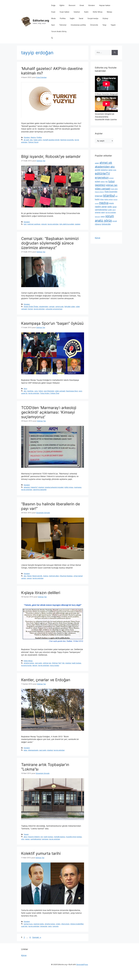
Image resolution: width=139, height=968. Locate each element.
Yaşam (113, 25)
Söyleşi (105, 18)
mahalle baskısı (59, 837)
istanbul (41, 487)
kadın (97, 199)
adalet (97, 163)
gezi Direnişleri (49, 391)
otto (22, 839)
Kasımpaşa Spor (72, 391)
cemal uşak (59, 306)
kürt (25, 224)
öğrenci (98, 224)
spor (80, 391)
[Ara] (115, 52)
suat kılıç (24, 926)
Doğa (53, 5)
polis (110, 206)
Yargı (104, 25)
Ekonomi (72, 5)
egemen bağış (39, 924)
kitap (102, 199)
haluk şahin (38, 140)
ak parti (26, 140)
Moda (53, 18)
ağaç (25, 750)
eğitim (103, 181)
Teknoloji (62, 25)
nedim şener (101, 206)
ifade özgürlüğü (111, 192)
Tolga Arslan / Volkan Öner (49, 393)
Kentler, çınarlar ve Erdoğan (45, 680)
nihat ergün (65, 924)
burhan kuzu (28, 924)
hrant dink (114, 189)
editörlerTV (102, 173)
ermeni (111, 178)
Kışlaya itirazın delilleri (40, 592)
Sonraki (36, 937)
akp (31, 140)
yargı (50, 926)
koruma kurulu (26, 665)
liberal (29, 576)
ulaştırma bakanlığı (39, 489)
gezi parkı (38, 663)
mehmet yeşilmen (33, 224)
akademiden (43, 306)
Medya (109, 12)
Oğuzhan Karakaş (66, 576)
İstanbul (77, 12)
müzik (111, 203)
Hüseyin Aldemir (34, 837)
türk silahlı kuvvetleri (66, 224)
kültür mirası (68, 487)
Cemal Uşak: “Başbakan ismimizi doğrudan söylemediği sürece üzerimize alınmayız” (50, 243)
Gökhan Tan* (56, 663)
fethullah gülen (69, 306)
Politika (62, 18)
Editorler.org (41, 20)
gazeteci (100, 185)
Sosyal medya (93, 18)
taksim (34, 665)
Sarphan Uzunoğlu (67, 140)
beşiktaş (30, 391)
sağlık (110, 210)
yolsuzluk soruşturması (54, 309)
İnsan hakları (64, 12)
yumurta (55, 926)
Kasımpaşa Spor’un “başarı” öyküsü (52, 323)
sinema (98, 212)
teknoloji (97, 216)
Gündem (91, 5)
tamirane (45, 839)
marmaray (77, 487)
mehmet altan (54, 576)
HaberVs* (34, 487)
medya (45, 576)
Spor (53, 25)
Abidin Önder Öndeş (31, 306)
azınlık (97, 170)
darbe (110, 170)
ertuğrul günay (29, 663)
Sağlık (72, 18)
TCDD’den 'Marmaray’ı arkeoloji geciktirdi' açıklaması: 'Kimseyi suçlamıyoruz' (48, 412)
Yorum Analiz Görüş (58, 31)
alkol (25, 837)
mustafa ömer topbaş (74, 837)
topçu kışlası (54, 665)
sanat (114, 207)
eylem (58, 924)
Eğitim (62, 5)
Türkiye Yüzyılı (33, 142)
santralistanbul (36, 839)
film (106, 181)
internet (98, 196)
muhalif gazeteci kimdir (51, 140)
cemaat (51, 306)
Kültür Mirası (98, 12)
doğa (114, 170)
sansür (29, 578)
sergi (114, 210)
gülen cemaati (60, 391)
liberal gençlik (37, 576)
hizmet (30, 309)
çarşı (36, 391)
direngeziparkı (33, 750)
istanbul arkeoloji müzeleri (54, 487)
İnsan (53, 12)
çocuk (114, 221)
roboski (44, 224)
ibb (63, 663)
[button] (52, 38)
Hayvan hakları (104, 5)
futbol (41, 391)
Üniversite (94, 25)
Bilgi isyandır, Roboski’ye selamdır (51, 156)
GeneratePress (82, 964)
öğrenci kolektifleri (77, 924)
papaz (27, 839)
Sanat (81, 18)
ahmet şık (106, 162)
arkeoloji (27, 487)
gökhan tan (47, 663)
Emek (82, 5)
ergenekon (102, 177)
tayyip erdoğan (53, 224)
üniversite (43, 926)
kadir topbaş (76, 663)
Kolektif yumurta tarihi (41, 853)
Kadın (86, 12)
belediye (104, 170)
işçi (116, 196)
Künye (97, 238)
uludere (77, 224)
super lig (24, 393)
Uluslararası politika (78, 25)
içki (42, 837)
